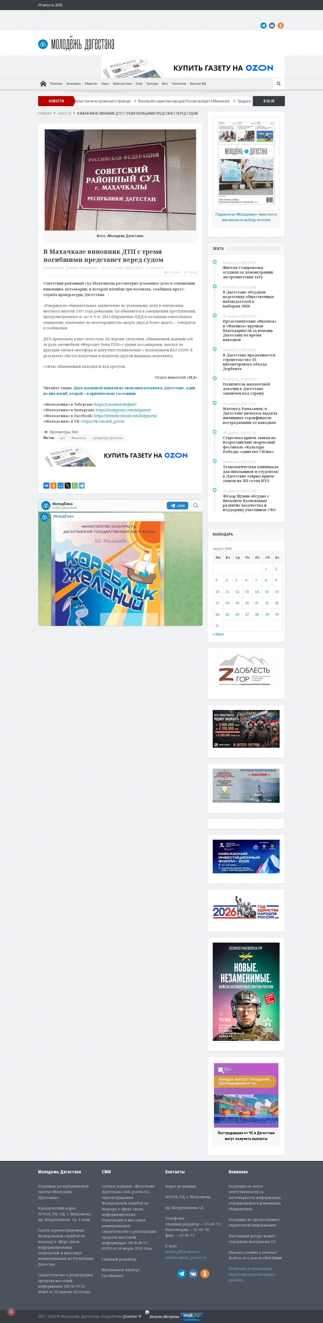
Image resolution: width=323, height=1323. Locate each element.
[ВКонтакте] (46, 486)
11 (227, 591)
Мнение (46, 15)
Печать (174, 272)
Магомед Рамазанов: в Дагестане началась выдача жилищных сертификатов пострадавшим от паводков (250, 415)
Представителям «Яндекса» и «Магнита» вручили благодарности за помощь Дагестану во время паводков (250, 330)
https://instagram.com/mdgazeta (123, 409)
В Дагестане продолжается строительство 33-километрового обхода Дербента (249, 362)
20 (247, 603)
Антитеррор (139, 15)
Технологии (179, 83)
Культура (152, 83)
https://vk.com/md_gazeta (103, 421)
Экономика (73, 83)
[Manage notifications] (11, 1312)
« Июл (218, 634)
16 (277, 591)
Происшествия (122, 83)
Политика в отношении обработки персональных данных (252, 1274)
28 (257, 614)
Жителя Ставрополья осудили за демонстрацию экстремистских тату (248, 272)
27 (247, 614)
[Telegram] (82, 486)
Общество (91, 83)
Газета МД (117, 15)
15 (267, 591)
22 (267, 603)
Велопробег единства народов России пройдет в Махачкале (124, 101)
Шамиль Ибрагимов (82, 268)
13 (247, 591)
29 (267, 614)
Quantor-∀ (132, 1316)
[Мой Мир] (61, 486)
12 (237, 591)
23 (277, 603)
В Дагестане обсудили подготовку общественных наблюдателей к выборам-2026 (248, 299)
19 (237, 603)
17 (217, 603)
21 (257, 603)
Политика (56, 83)
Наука (105, 83)
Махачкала (79, 438)
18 (227, 603)
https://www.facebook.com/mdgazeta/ (125, 415)
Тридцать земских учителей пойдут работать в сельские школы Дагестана (233, 101)
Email (193, 272)
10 (217, 591)
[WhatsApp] (75, 486)
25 (227, 614)
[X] (68, 486)
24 (217, 614)
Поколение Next (69, 15)
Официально (95, 15)
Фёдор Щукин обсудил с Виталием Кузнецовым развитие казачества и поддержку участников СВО (249, 503)
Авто (165, 83)
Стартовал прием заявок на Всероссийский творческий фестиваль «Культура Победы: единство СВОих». (249, 444)
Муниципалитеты (182, 15)
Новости (156, 268)
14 (257, 591)
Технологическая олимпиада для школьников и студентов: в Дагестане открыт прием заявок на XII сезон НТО (251, 473)
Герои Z (205, 15)
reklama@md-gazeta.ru (185, 1257)
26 (237, 614)
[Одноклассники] (53, 486)
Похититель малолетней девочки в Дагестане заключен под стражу (246, 389)
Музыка (158, 15)
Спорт (139, 83)
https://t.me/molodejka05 (115, 404)
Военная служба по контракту (238, 15)
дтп (62, 438)
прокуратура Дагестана (108, 438)
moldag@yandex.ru (182, 1251)
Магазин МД (198, 83)
